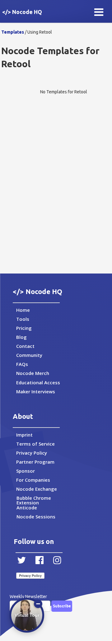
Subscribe (62, 606)
